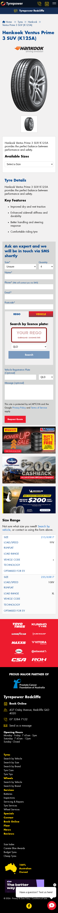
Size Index (9, 844)
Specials (9, 813)
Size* (7, 262)
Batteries (8, 794)
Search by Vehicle (13, 758)
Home (8, 21)
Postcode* (10, 302)
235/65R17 (47, 577)
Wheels (8, 778)
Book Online (11, 821)
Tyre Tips (8, 774)
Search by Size (11, 762)
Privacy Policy (19, 407)
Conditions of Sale (39, 898)
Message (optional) (14, 383)
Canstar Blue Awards (14, 848)
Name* (8, 272)
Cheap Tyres (10, 856)
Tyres (7, 754)
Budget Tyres (10, 852)
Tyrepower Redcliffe (31, 10)
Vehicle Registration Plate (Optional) (17, 371)
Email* (8, 292)
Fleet (7, 825)
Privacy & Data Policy (21, 898)
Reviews (9, 833)
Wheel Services (11, 809)
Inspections (9, 797)
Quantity (43, 262)
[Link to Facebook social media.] (29, 906)
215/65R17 (47, 537)
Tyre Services (10, 805)
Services (9, 790)
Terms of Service (39, 407)
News (7, 829)
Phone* (21, 282)
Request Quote (15, 419)
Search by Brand (12, 766)
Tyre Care (9, 770)
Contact (8, 817)
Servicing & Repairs (14, 801)
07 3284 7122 (18, 719)
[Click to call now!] (39, 3)
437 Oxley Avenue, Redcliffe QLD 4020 (29, 711)
